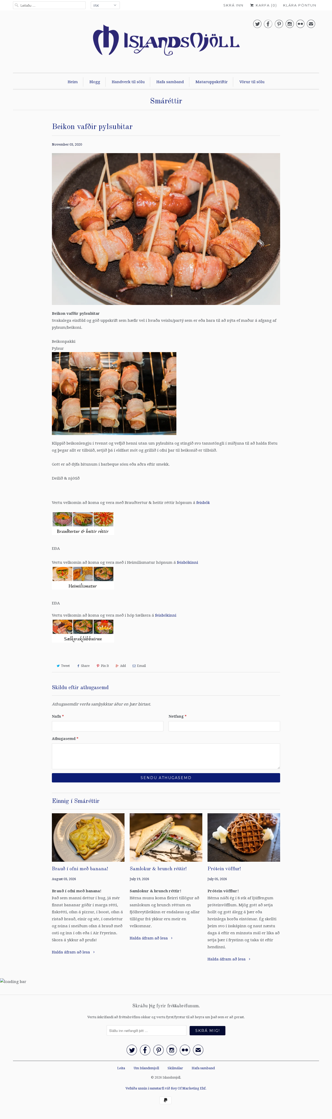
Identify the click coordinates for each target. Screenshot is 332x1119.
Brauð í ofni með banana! (80, 869)
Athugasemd (65, 739)
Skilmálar (175, 1068)
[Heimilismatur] (83, 591)
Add (123, 666)
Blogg (94, 82)
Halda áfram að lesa (71, 952)
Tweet (65, 666)
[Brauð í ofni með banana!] (88, 837)
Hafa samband (170, 82)
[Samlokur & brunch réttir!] (166, 837)
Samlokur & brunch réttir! (158, 869)
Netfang (177, 716)
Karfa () (265, 5)
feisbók (203, 502)
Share (85, 666)
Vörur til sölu (252, 82)
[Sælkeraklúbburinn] (83, 644)
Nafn (58, 716)
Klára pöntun (299, 5)
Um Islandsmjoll (146, 1068)
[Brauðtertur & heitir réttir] (83, 536)
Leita (121, 1068)
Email (141, 666)
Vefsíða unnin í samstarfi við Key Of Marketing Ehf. (166, 1088)
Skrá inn (233, 5)
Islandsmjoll (171, 1077)
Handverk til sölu (128, 82)
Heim (73, 82)
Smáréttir (166, 101)
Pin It (105, 666)
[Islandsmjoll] (166, 42)
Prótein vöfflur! (224, 869)
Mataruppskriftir (212, 82)
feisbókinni (187, 562)
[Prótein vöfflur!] (244, 837)
